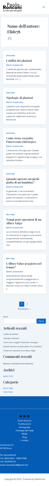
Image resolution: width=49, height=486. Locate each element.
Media (24, 433)
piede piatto (10, 55)
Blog (24, 437)
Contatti (24, 440)
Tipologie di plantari (19, 98)
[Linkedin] (28, 416)
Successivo (24, 308)
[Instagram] (21, 416)
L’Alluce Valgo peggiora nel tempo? (23, 265)
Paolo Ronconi (24, 420)
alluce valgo (10, 214)
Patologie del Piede (25, 430)
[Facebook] (24, 416)
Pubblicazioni (24, 424)
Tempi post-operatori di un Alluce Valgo (23, 221)
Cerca (5, 316)
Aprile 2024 (8, 376)
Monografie (24, 427)
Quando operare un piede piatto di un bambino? (22, 180)
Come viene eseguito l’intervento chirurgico (21, 140)
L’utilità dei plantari (19, 60)
